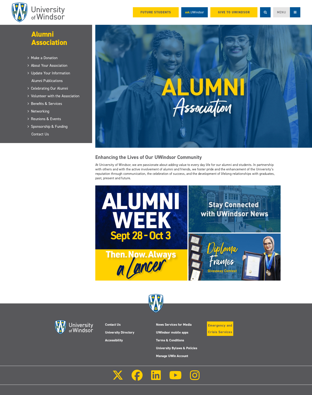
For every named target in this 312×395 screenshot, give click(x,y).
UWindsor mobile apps (172, 332)
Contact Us (40, 134)
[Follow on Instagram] (195, 378)
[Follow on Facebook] (137, 378)
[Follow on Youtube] (175, 378)
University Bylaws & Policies (176, 348)
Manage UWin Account (172, 356)
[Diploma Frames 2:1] (234, 257)
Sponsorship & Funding (49, 126)
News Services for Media (174, 324)
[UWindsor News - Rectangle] (234, 209)
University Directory (119, 332)
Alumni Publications (47, 80)
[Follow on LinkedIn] (155, 378)
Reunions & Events (46, 118)
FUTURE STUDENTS (156, 12)
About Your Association (49, 65)
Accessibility (114, 340)
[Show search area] (265, 12)
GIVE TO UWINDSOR (234, 12)
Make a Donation (44, 57)
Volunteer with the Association (55, 96)
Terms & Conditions (170, 340)
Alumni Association (49, 38)
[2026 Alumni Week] (141, 233)
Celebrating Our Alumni (49, 88)
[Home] (38, 12)
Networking (40, 111)
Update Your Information (50, 73)
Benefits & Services (46, 103)
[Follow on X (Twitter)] (117, 378)
